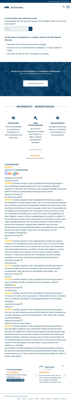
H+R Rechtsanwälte (14, 370)
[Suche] (63, 7)
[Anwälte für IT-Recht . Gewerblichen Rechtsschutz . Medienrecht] (16, 7)
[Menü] (67, 7)
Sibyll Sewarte (49, 367)
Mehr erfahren (16, 356)
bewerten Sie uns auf (14, 380)
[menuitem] (63, 7)
